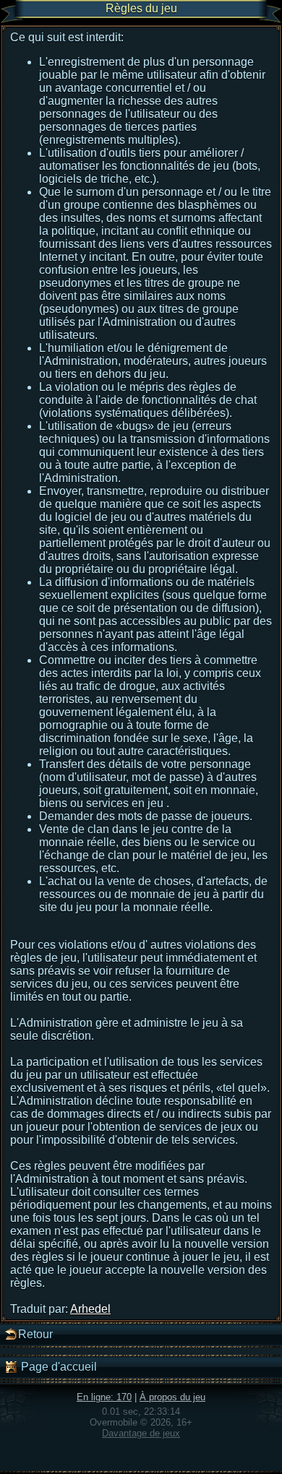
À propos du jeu (172, 1397)
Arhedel (90, 1309)
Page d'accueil (57, 1367)
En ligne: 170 (104, 1397)
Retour (35, 1334)
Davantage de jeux (141, 1433)
